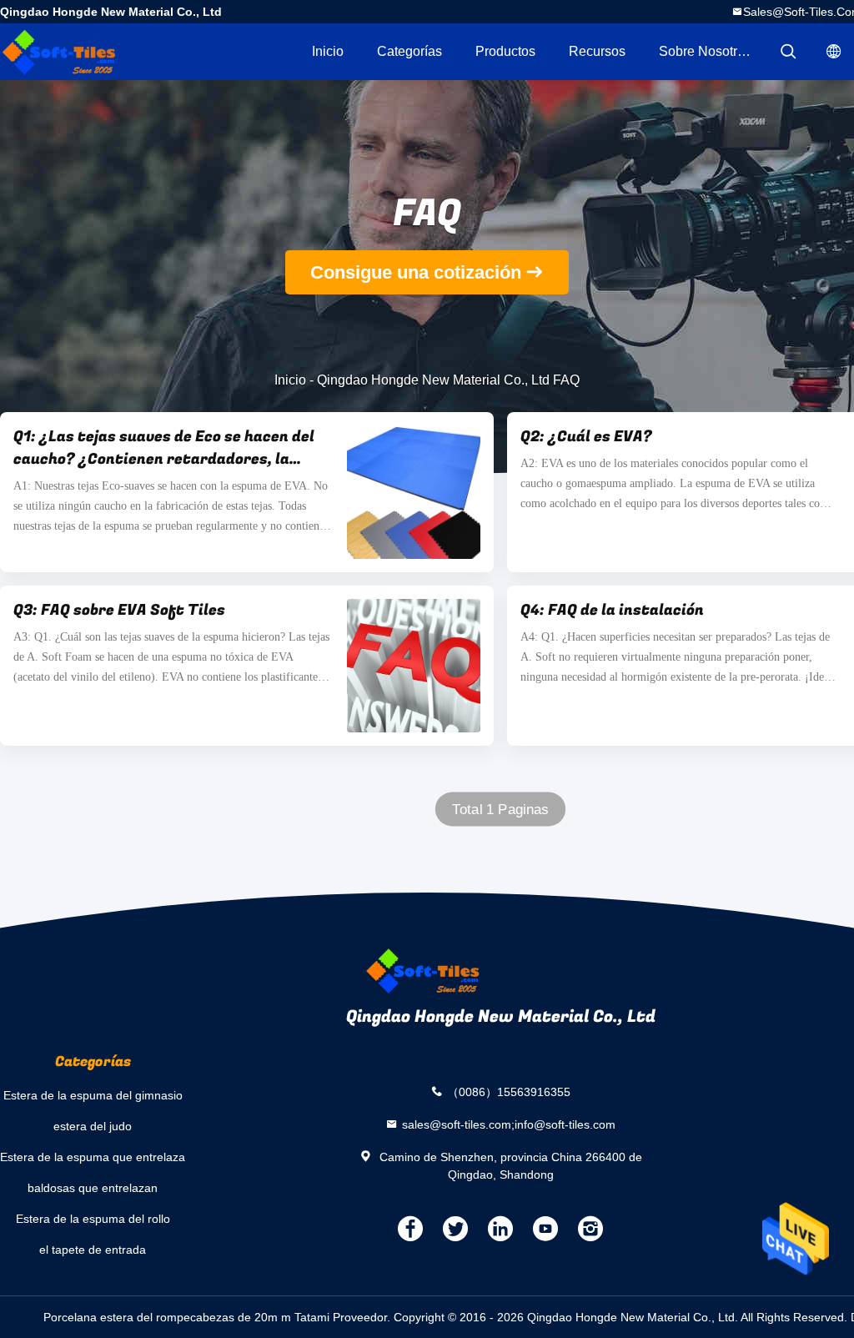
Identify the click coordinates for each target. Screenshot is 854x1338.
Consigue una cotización (415, 272)
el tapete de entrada (92, 1249)
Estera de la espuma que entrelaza (92, 1157)
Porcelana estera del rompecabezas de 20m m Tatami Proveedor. (218, 1317)
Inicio (328, 51)
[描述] (788, 51)
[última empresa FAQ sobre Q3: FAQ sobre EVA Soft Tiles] (413, 665)
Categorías (409, 51)
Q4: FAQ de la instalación (612, 610)
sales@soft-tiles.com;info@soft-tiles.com (508, 1123)
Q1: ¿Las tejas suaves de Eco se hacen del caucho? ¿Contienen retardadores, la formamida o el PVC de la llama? (163, 447)
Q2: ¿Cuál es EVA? (586, 436)
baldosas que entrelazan (93, 1188)
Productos (505, 51)
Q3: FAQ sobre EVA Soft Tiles (119, 610)
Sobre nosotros (705, 51)
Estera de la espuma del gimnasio (93, 1095)
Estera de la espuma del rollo (93, 1218)
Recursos (597, 51)
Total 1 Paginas (500, 809)
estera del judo (92, 1126)
